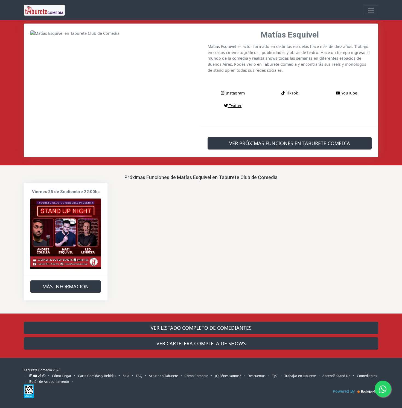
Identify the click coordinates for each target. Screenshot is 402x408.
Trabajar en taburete (300, 375)
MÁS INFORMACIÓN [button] (65, 286)
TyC (275, 375)
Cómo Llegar (61, 375)
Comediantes (367, 375)
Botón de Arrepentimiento (49, 381)
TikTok (291, 93)
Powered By (344, 391)
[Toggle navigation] (371, 10)
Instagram (235, 93)
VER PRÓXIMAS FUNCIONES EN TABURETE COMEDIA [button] (289, 143)
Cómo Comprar (196, 375)
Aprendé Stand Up (336, 375)
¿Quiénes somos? (228, 375)
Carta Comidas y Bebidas (97, 375)
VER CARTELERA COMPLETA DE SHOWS (201, 343)
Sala (126, 375)
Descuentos (256, 375)
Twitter (235, 105)
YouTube (348, 93)
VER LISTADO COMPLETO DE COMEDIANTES (201, 327)
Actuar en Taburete (163, 375)
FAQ (139, 375)
